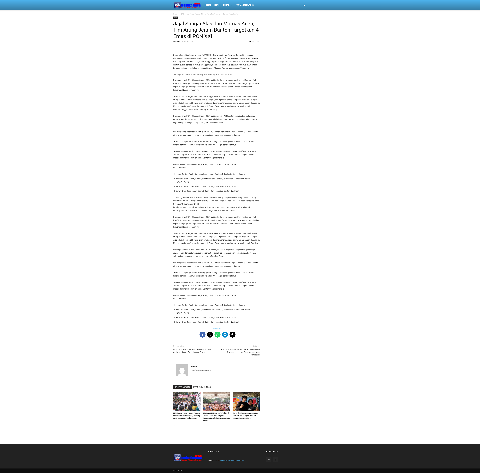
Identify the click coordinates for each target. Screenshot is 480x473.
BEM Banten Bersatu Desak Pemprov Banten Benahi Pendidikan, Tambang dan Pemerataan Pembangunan (186, 415)
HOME (208, 5)
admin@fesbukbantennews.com (231, 460)
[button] (304, 5)
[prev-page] (174, 425)
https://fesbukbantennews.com (201, 370)
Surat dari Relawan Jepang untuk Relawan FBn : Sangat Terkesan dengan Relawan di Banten (245, 415)
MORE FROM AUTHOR (202, 387)
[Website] (268, 459)
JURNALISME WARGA (245, 5)
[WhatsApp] (275, 459)
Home (175, 14)
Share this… (217, 328)
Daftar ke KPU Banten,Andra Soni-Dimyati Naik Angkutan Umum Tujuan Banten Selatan (192, 350)
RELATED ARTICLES (182, 387)
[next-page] (178, 425)
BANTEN (226, 5)
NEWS (217, 5)
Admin (178, 41)
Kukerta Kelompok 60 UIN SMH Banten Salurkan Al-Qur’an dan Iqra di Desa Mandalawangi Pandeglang (240, 352)
